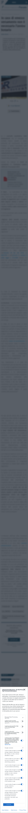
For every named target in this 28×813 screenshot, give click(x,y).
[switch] (22, 721)
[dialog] (14, 750)
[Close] (24, 689)
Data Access (14, 810)
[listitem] (14, 717)
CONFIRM (8, 804)
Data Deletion (5, 810)
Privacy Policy (22, 810)
